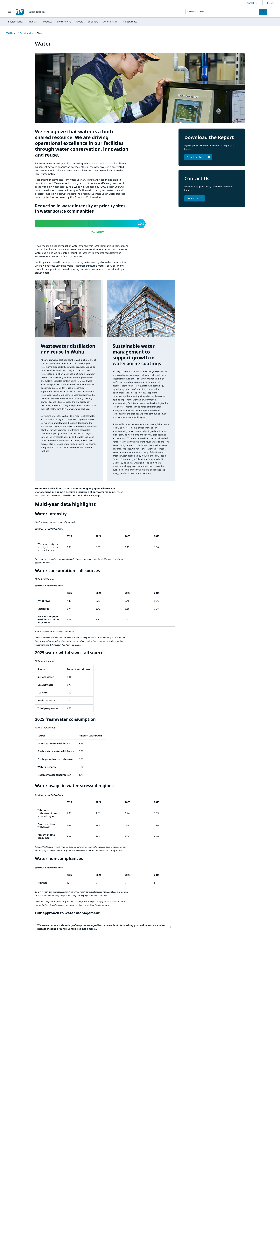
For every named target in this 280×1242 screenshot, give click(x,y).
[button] (105, 927)
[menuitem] (15, 22)
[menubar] (73, 22)
